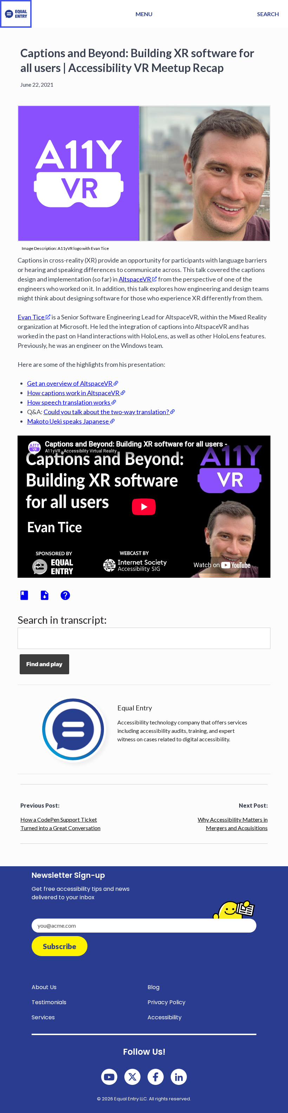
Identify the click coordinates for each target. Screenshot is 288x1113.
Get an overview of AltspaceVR (69, 383)
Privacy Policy (166, 1002)
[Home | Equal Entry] (16, 14)
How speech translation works (68, 402)
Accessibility (165, 1017)
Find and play (44, 664)
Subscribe (59, 946)
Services (43, 1017)
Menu (144, 14)
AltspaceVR (135, 279)
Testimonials (49, 1002)
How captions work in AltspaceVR (73, 393)
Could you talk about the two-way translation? (106, 412)
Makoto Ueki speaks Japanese (68, 421)
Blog (153, 987)
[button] (268, 14)
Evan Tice (31, 317)
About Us (44, 987)
